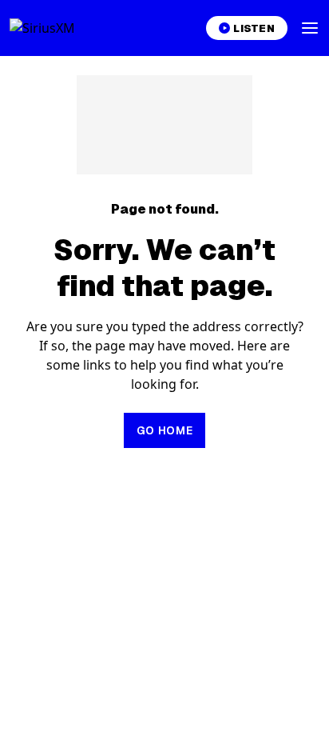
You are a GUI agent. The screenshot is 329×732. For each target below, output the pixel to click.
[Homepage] (61, 28)
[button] (309, 28)
